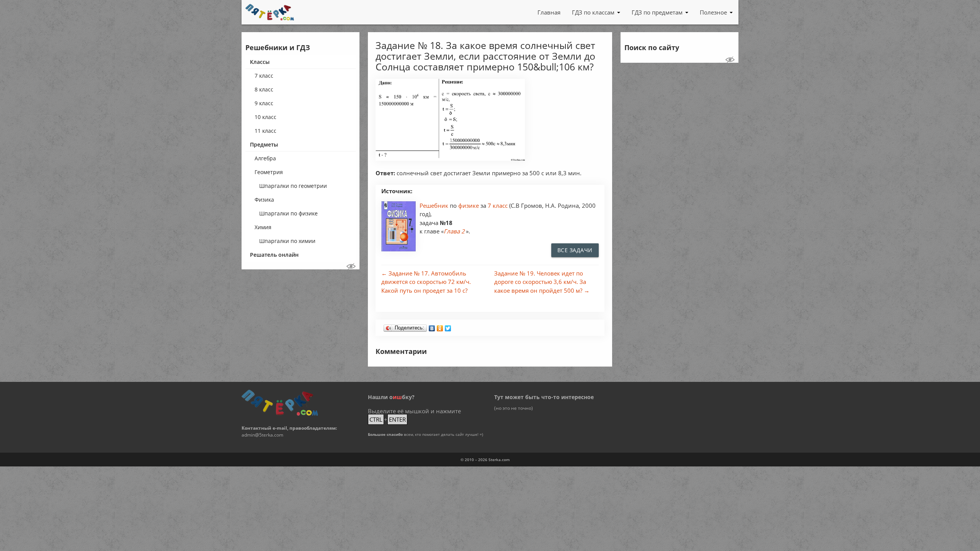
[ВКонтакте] (432, 326)
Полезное (713, 12)
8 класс (264, 89)
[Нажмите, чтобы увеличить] (450, 159)
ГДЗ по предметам (657, 12)
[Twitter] (448, 326)
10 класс (265, 117)
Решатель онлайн (274, 254)
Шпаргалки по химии (287, 241)
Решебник (435, 205)
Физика (264, 199)
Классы (260, 61)
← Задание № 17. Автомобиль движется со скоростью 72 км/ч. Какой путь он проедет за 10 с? (426, 281)
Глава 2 (454, 231)
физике (469, 205)
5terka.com (499, 459)
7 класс (264, 75)
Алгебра (265, 158)
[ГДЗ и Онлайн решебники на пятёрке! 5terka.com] (270, 12)
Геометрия (269, 172)
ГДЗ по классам (593, 12)
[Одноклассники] (440, 326)
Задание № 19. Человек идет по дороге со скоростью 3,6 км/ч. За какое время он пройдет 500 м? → (542, 281)
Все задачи (575, 250)
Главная (548, 12)
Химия (263, 227)
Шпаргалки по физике (288, 213)
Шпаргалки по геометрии (293, 185)
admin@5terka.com (262, 435)
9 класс (264, 103)
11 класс (265, 130)
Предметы (264, 144)
